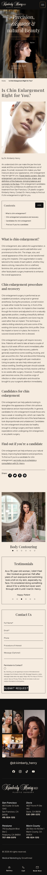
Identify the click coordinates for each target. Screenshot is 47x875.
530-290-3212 (33, 814)
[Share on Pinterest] (25, 475)
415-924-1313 (8, 817)
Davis (29, 802)
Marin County (33, 825)
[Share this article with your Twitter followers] (15, 475)
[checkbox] (23, 666)
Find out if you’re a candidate (16, 225)
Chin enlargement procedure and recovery (21, 217)
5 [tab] (30, 550)
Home (4, 81)
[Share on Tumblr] (20, 475)
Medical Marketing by (11, 858)
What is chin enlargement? (15, 213)
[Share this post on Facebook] (10, 475)
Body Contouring (23, 546)
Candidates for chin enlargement (17, 221)
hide (39, 205)
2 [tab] (17, 550)
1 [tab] (12, 550)
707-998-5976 (9, 837)
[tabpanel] (23, 520)
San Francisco (9, 802)
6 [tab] (34, 550)
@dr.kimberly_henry (23, 763)
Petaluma (7, 825)
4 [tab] (25, 550)
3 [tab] (21, 550)
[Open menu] (42, 5)
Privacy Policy (18, 679)
